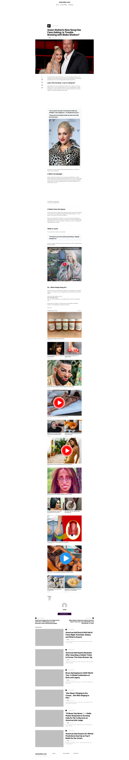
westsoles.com (64, 2)
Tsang (50, 37)
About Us (53, 753)
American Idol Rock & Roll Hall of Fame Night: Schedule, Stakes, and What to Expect (79, 634)
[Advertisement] (64, 14)
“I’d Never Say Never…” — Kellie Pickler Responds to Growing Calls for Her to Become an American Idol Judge (78, 716)
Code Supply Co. (45, 755)
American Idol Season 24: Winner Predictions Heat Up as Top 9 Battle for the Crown (80, 736)
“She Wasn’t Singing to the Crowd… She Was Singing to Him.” (77, 695)
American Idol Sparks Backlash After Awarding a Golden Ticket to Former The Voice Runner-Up (79, 655)
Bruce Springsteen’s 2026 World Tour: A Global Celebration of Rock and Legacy (79, 675)
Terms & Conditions (66, 753)
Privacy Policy (75, 753)
